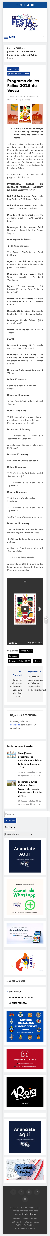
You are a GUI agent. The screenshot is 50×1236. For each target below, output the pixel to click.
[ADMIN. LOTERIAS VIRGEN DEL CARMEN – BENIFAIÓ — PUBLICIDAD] (25, 943)
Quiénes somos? (30, 1218)
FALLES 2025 (13, 69)
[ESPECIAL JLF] (25, 1040)
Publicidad (16, 1221)
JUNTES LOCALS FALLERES (18, 73)
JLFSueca (13, 655)
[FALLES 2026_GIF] (25, 971)
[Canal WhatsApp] (25, 914)
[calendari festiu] (25, 1179)
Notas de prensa (31, 1221)
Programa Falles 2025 (19, 661)
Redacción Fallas (28, 772)
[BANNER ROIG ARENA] (25, 1106)
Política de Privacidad (25, 1228)
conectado (15, 724)
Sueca (37, 661)
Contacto (16, 1218)
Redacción (14, 96)
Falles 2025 (26, 650)
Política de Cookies (25, 1225)
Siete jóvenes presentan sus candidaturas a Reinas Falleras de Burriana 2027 (30, 760)
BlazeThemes (30, 1214)
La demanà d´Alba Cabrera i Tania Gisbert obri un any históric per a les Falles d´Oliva (30, 789)
